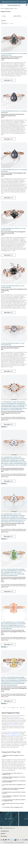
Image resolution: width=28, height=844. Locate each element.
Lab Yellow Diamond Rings (11, 680)
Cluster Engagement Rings (10, 403)
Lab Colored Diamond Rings (10, 570)
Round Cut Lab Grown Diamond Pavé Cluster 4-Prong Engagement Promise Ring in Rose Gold (12, 469)
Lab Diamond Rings (20, 405)
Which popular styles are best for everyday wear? (13, 804)
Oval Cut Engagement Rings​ (10, 625)
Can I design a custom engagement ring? (13, 807)
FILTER (4, 16)
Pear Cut (17, 53)
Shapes (10, 55)
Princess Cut (18, 228)
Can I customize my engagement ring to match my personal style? (14, 796)
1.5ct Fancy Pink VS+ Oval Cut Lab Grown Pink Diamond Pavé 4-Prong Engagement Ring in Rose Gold (13, 632)
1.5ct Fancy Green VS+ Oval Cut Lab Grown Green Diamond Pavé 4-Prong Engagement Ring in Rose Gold (13, 579)
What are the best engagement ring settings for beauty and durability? (14, 781)
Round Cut (17, 285)
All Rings (3, 53)
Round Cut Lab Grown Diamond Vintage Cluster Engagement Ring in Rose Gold (12, 524)
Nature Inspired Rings (17, 681)
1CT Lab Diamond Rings (6, 401)
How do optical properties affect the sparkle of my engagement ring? (14, 800)
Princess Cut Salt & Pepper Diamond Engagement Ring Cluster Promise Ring (13, 232)
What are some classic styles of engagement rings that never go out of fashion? (13, 789)
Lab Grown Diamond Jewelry (10, 572)
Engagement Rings (8, 8)
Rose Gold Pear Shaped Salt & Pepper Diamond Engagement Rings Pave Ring (12, 115)
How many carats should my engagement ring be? (13, 785)
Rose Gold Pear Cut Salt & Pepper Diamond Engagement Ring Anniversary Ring (11, 57)
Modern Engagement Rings (15, 461)
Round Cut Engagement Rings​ (16, 463)
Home (2, 8)
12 (21, 707)
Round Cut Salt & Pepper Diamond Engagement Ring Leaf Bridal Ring (14, 289)
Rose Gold (4, 23)
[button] (14, 756)
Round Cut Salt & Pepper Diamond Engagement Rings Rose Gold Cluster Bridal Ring (12, 347)
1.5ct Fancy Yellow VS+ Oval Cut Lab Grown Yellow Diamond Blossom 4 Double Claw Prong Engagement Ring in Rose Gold (14, 688)
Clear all (11, 23)
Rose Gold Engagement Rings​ (10, 575)
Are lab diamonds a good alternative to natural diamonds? (13, 792)
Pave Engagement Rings (17, 626)
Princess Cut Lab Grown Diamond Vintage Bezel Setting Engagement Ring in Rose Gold (13, 412)
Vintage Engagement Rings (16, 409)
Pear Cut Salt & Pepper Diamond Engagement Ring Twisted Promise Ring (13, 173)
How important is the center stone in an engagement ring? (12, 774)
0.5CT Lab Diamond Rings (6, 457)
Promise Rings (12, 518)
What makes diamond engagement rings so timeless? (13, 756)
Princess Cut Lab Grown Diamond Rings (12, 408)
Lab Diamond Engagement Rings (8, 405)
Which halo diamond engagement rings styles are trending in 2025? (13, 777)
